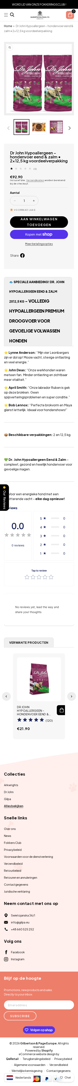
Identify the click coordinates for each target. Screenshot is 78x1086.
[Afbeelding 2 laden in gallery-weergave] (39, 127)
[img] (17, 535)
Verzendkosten (35, 180)
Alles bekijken (13, 806)
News (7, 835)
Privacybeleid (13, 849)
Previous (6, 696)
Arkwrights (11, 785)
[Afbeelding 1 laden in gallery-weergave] (21, 127)
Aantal (15, 192)
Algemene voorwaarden (29, 1065)
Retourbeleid (12, 870)
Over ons (10, 829)
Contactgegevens (16, 884)
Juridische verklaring (17, 891)
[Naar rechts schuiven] (69, 128)
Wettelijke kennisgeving (27, 1070)
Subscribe (20, 1016)
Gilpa (7, 799)
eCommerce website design (37, 1054)
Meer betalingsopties (39, 243)
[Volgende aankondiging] (72, 4)
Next (71, 696)
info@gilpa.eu (20, 922)
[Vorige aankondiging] (5, 4)
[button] (12, 15)
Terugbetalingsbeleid (36, 1059)
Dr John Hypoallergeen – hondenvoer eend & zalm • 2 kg (33, 710)
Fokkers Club (12, 842)
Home (8, 26)
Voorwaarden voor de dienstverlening (28, 856)
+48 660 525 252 (22, 929)
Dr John (9, 792)
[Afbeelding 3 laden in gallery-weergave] (56, 127)
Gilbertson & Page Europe (38, 1043)
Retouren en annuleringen (20, 877)
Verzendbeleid (13, 863)
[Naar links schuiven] (8, 128)
